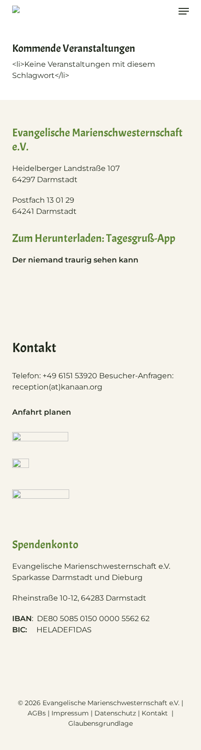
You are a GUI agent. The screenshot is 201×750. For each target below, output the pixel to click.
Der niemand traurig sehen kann (75, 259)
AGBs (37, 713)
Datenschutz (115, 713)
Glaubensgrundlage (100, 723)
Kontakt (156, 713)
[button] (184, 11)
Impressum (70, 713)
